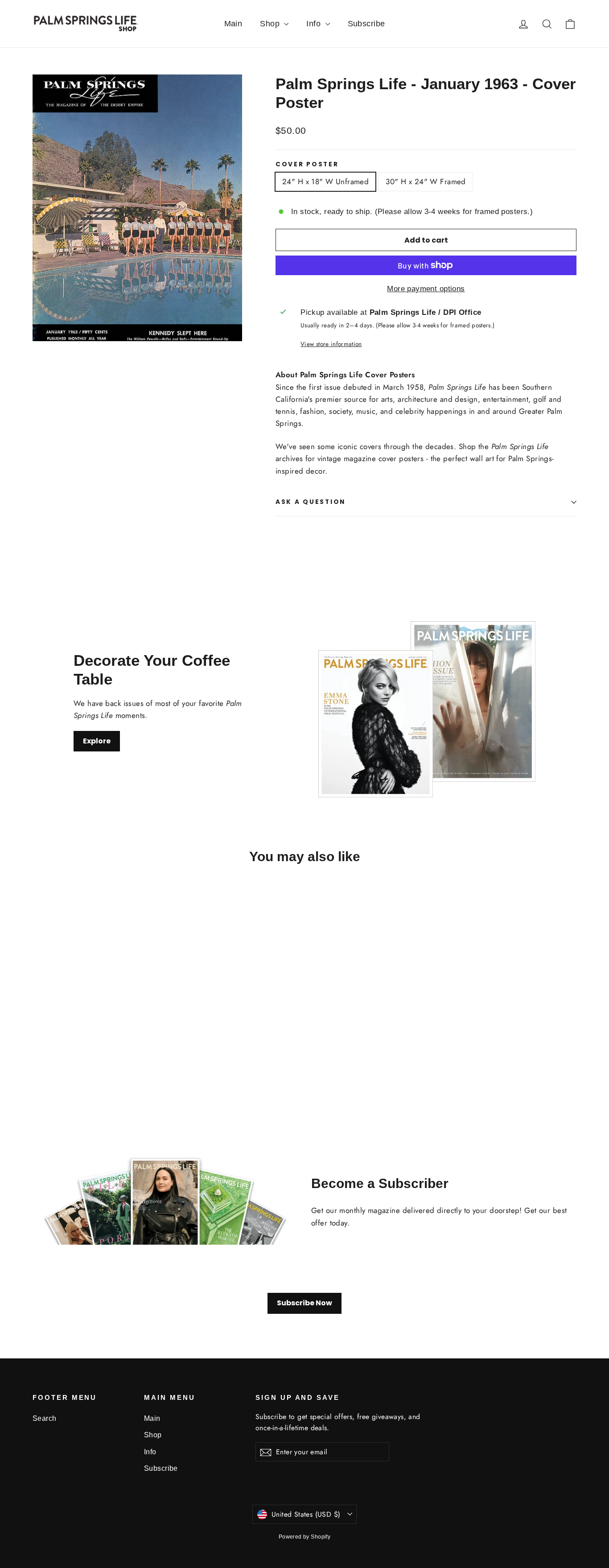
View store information (331, 343)
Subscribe (366, 23)
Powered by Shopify (305, 1537)
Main (233, 23)
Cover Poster (307, 164)
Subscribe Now (304, 1303)
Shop (271, 23)
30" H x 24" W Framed (426, 181)
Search (45, 1418)
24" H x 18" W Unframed (325, 181)
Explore (97, 741)
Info (314, 23)
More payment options (426, 289)
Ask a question (311, 502)
